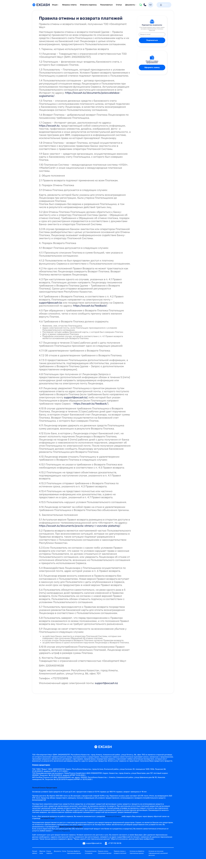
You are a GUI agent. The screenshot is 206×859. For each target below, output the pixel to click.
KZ (150, 5)
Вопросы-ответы (69, 5)
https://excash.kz (49, 125)
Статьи (119, 5)
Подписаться (152, 40)
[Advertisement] (103, 711)
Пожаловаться (106, 5)
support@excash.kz (50, 302)
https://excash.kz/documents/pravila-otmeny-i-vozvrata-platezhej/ (79, 525)
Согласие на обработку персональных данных (137, 852)
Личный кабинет (34, 852)
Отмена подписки (49, 852)
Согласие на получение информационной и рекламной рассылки (158, 853)
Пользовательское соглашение (91, 852)
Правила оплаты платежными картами (104, 852)
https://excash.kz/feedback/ (90, 305)
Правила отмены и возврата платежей (120, 852)
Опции (55, 5)
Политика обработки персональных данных (74, 852)
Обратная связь (42, 852)
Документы (130, 5)
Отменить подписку (88, 5)
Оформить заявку (152, 67)
